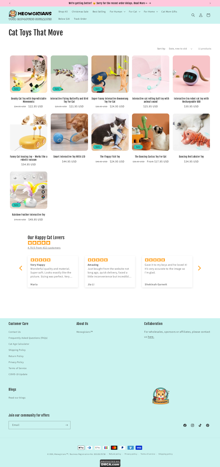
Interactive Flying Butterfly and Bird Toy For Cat (69, 100)
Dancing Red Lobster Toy (191, 156)
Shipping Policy (17, 349)
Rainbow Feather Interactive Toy (28, 214)
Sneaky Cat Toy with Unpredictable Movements (28, 100)
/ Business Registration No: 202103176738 (87, 454)
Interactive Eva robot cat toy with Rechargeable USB (191, 100)
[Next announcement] (210, 3)
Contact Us (15, 331)
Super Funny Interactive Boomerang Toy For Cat (110, 100)
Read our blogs (17, 397)
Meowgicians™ (84, 331)
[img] (112, 242)
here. (151, 336)
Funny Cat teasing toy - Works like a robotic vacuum (28, 158)
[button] (117, 11)
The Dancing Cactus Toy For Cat (151, 156)
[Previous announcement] (10, 3)
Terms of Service (18, 368)
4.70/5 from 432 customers (44, 248)
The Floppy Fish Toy (110, 156)
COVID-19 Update (18, 374)
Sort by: (161, 48)
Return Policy (16, 355)
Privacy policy (131, 454)
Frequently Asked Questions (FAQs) (28, 337)
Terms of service (148, 454)
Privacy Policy (16, 362)
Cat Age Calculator (19, 343)
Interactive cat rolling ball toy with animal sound (150, 100)
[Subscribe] (66, 425)
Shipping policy (165, 454)
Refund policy (115, 454)
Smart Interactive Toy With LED (69, 156)
